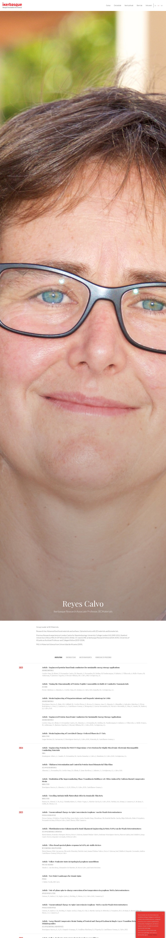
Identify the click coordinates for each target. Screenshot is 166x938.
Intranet (149, 5)
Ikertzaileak (129, 5)
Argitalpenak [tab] (58, 657)
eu (158, 5)
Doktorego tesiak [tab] (71, 657)
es (155, 5)
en (162, 5)
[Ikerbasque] (12, 5)
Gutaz (108, 5)
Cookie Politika (152, 935)
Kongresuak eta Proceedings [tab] (103, 657)
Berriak (139, 5)
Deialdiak (117, 5)
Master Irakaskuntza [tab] (85, 657)
